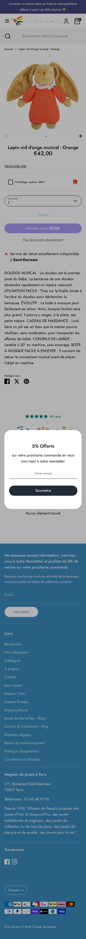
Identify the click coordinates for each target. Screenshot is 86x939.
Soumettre (43, 490)
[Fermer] (76, 436)
